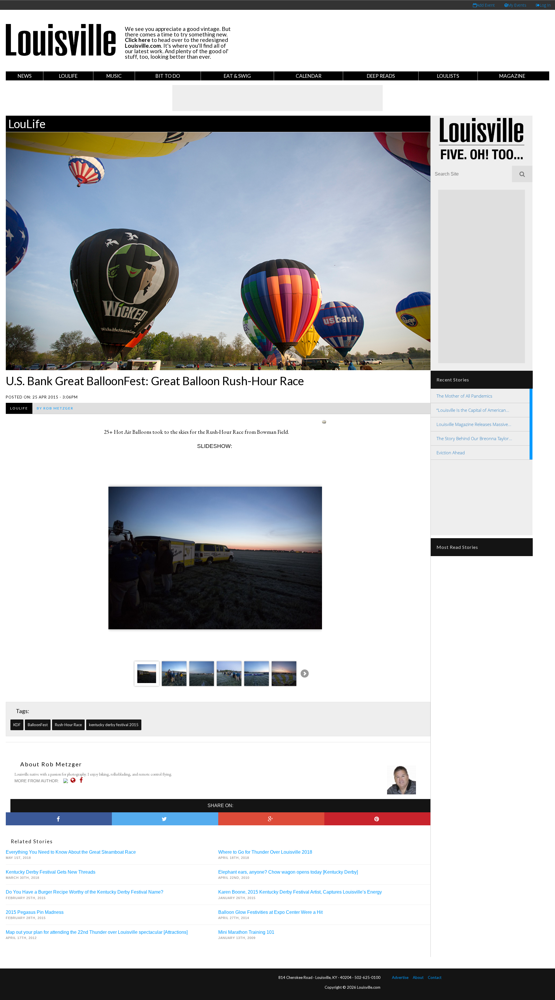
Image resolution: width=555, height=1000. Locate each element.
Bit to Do (168, 76)
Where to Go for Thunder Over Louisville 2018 (265, 852)
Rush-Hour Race (68, 724)
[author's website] (74, 780)
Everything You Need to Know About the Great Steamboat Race (71, 852)
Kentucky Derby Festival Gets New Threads (50, 872)
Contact (434, 977)
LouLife (68, 76)
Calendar (308, 76)
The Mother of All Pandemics (464, 396)
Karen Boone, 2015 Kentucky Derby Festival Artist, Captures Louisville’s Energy (300, 892)
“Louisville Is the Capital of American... (472, 410)
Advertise (400, 977)
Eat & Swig (237, 76)
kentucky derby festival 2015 (113, 724)
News (25, 76)
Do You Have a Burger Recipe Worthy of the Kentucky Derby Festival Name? (84, 892)
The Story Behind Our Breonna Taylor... (474, 438)
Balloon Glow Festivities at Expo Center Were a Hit (270, 912)
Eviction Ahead (450, 452)
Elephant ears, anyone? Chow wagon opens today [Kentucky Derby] (288, 872)
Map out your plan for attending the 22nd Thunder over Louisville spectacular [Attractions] (97, 932)
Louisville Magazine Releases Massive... (473, 424)
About (418, 977)
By (55, 408)
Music (114, 76)
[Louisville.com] (66, 780)
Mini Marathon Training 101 (246, 932)
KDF (17, 724)
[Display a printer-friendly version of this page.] (324, 421)
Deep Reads (381, 76)
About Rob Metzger (51, 764)
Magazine (512, 76)
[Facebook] (82, 780)
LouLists (448, 76)
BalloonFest (38, 724)
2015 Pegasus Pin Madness (35, 912)
